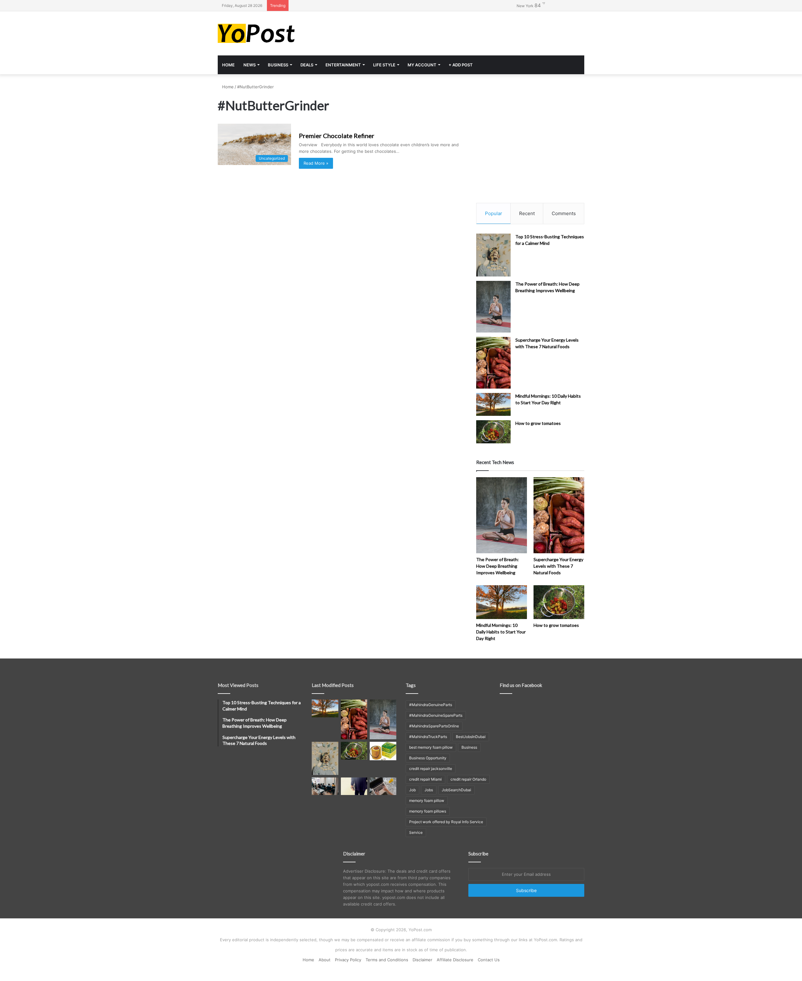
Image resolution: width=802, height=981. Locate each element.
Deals (306, 64)
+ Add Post (461, 64)
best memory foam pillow (431, 747)
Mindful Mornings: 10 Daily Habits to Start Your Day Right (501, 631)
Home (228, 64)
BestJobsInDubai (471, 736)
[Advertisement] (464, 32)
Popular (493, 213)
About (325, 959)
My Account (422, 64)
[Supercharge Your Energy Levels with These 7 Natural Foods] (493, 363)
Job (412, 789)
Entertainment (343, 64)
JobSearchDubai (456, 789)
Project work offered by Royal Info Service (446, 821)
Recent (527, 213)
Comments (564, 213)
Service (416, 832)
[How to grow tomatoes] (493, 431)
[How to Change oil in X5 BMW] (383, 751)
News (249, 64)
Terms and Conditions (387, 959)
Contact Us (489, 959)
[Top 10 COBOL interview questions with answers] (354, 786)
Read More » (316, 163)
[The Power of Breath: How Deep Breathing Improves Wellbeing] (493, 307)
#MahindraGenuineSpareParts (435, 715)
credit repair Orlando (468, 779)
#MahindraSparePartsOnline (434, 726)
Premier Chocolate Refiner (336, 135)
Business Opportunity (427, 758)
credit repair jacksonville (430, 768)
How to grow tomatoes (538, 423)
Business (278, 64)
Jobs (428, 789)
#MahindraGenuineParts (430, 704)
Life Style (384, 64)
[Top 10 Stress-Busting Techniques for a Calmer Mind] (493, 255)
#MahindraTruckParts (428, 736)
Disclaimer (422, 959)
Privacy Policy (348, 959)
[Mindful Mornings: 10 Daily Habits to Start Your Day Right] (493, 404)
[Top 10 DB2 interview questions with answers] (325, 786)
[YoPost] (276, 33)
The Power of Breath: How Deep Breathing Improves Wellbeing (497, 566)
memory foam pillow (426, 800)
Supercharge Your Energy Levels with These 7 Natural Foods (558, 566)
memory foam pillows (427, 811)
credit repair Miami (425, 779)
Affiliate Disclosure (455, 959)
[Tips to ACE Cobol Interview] (383, 786)
